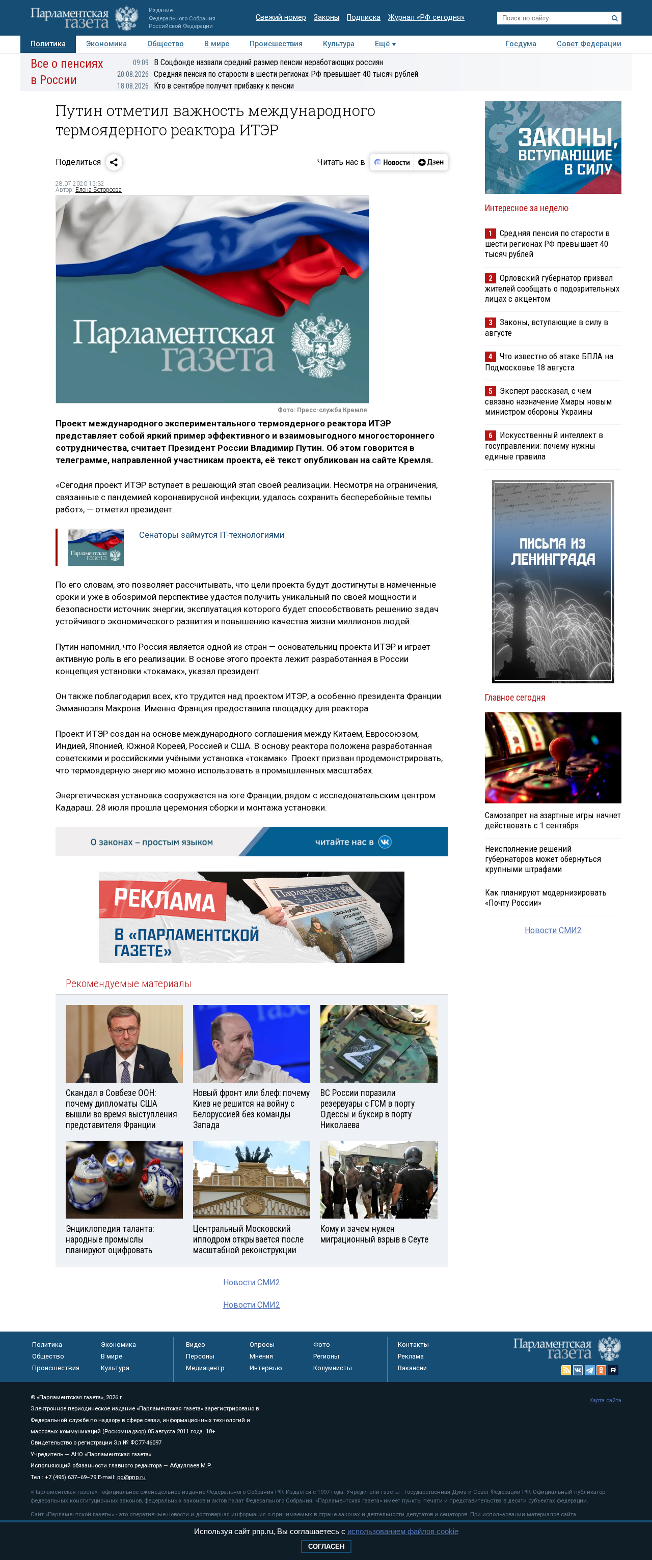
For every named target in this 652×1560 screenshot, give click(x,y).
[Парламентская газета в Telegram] (590, 1370)
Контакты (413, 1344)
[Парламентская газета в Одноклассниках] (601, 1370)
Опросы (262, 1344)
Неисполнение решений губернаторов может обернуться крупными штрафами (543, 859)
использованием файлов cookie (402, 1531)
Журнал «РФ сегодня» (426, 17)
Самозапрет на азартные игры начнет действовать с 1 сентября (553, 820)
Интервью (266, 1368)
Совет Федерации (589, 44)
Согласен (326, 1546)
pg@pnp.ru (131, 1477)
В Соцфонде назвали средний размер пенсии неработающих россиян (258, 62)
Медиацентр (205, 1368)
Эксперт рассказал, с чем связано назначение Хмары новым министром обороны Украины (548, 401)
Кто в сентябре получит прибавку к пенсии (205, 86)
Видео (195, 1344)
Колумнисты (332, 1368)
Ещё (382, 44)
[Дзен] (431, 162)
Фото (321, 1344)
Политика (48, 44)
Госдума (521, 44)
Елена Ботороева (98, 189)
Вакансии (412, 1368)
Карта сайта (605, 1400)
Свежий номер (281, 17)
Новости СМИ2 (251, 1282)
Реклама (411, 1356)
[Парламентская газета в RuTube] (613, 1370)
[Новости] (392, 162)
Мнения (261, 1356)
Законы (326, 17)
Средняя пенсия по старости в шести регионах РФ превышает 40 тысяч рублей (267, 74)
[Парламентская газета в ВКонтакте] (578, 1370)
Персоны (200, 1356)
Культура (339, 44)
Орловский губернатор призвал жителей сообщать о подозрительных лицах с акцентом (552, 288)
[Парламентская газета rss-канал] (566, 1370)
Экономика (106, 44)
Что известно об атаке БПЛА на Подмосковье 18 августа (549, 361)
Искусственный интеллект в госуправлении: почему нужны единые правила (544, 445)
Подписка (364, 17)
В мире (216, 44)
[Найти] (614, 18)
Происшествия (276, 44)
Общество (165, 44)
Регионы (326, 1356)
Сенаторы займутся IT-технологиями (211, 535)
